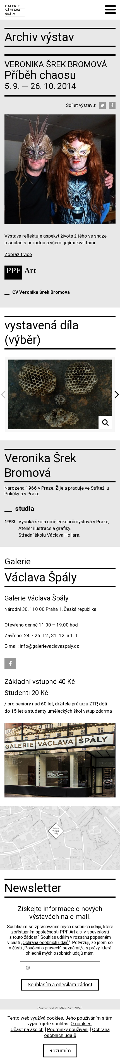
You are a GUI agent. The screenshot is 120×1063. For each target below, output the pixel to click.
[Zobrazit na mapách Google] (60, 838)
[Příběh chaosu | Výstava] (14, 9)
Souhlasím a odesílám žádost (60, 984)
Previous (5, 394)
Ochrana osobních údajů (46, 942)
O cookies (81, 1023)
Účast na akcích (27, 1029)
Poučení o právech (42, 948)
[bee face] (60, 394)
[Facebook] (112, 105)
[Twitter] (102, 105)
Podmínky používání (67, 1029)
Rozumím (60, 1050)
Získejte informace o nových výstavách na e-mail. (60, 913)
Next (115, 394)
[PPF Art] (20, 273)
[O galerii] (60, 760)
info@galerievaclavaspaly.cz (49, 646)
